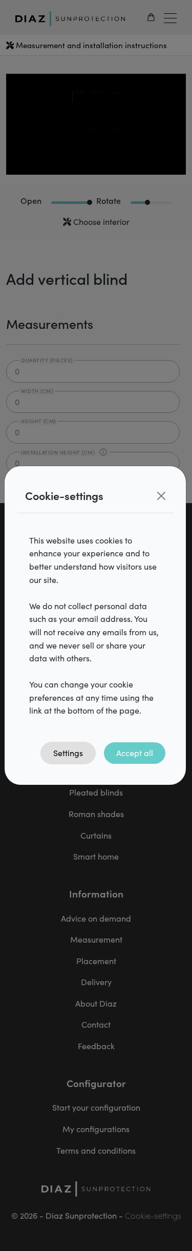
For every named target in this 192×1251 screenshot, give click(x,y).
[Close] (161, 496)
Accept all (134, 752)
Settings (68, 752)
